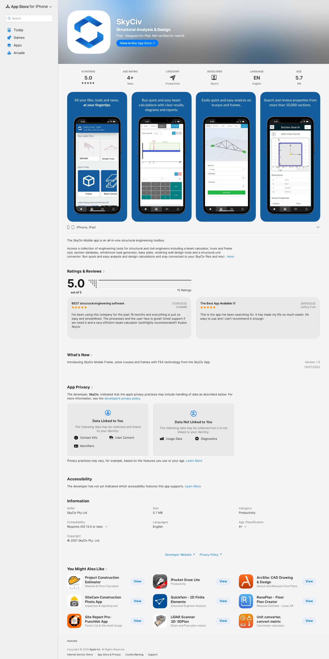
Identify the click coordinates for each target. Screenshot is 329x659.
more (230, 256)
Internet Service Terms (80, 654)
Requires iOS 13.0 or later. (85, 526)
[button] (29, 30)
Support (153, 654)
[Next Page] (324, 157)
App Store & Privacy (109, 654)
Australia (72, 641)
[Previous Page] (63, 157)
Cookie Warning (134, 654)
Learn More (194, 460)
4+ (241, 526)
